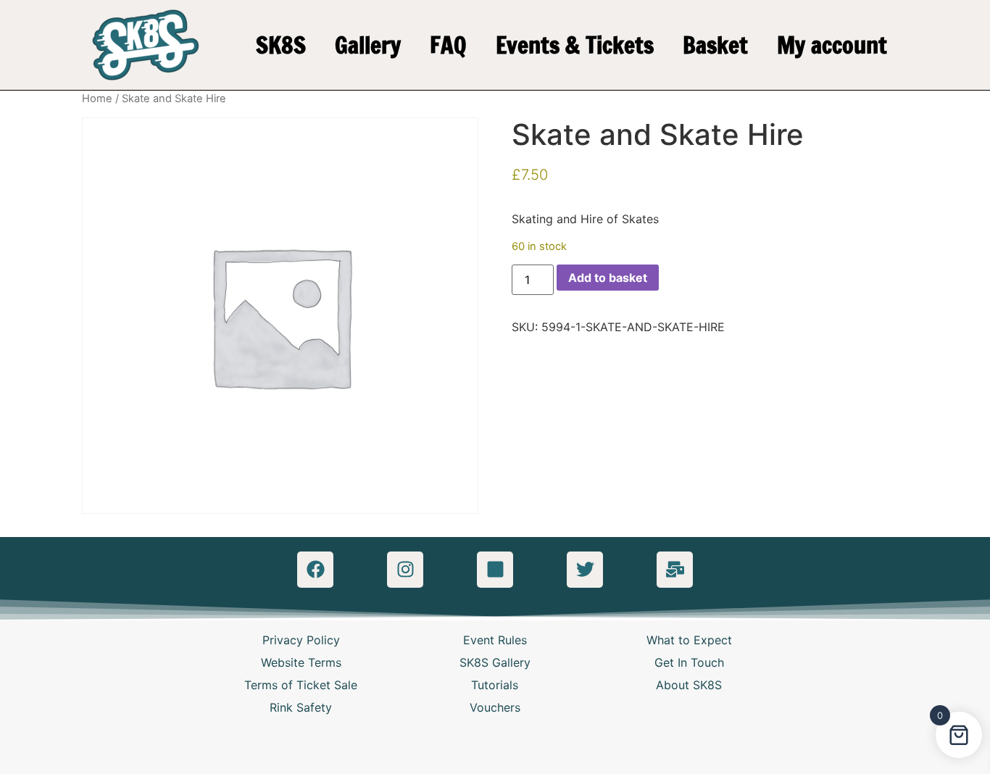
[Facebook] (315, 570)
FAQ (448, 45)
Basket (715, 45)
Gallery (368, 45)
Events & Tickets (575, 45)
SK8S (281, 45)
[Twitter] (585, 570)
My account (832, 45)
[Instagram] (405, 570)
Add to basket (607, 277)
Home (97, 98)
